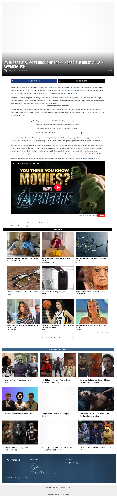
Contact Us (33, 463)
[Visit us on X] (77, 463)
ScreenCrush (90, 215)
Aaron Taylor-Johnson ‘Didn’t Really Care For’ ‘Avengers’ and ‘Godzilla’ (57, 448)
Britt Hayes (10, 70)
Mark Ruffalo (15, 98)
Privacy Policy (34, 469)
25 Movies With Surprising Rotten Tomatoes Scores (16, 448)
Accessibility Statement (36, 467)
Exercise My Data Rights (37, 471)
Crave (55, 112)
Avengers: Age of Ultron (69, 93)
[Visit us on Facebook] (74, 463)
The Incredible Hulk (38, 223)
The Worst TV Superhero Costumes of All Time (95, 448)
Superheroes (29, 226)
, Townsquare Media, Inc (25, 478)
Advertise (32, 465)
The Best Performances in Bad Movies (18, 414)
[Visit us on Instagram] (66, 463)
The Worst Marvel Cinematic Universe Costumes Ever (18, 381)
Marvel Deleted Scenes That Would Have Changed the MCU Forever (95, 381)
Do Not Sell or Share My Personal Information (43, 473)
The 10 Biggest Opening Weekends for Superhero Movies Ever (56, 381)
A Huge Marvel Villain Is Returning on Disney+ (55, 415)
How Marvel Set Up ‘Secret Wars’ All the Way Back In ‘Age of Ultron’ (94, 415)
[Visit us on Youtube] (70, 463)
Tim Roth (47, 223)
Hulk (59, 90)
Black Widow (89, 158)
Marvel (51, 87)
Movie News (21, 226)
